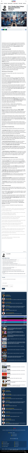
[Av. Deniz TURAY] (3, 306)
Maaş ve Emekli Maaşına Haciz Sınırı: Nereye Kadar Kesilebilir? (14, 303)
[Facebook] (10, 438)
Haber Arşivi (16, 446)
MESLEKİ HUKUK (10, 3)
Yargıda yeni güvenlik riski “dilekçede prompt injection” (10, 263)
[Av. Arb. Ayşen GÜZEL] (3, 394)
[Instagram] (13, 438)
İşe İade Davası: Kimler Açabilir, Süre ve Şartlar (14, 378)
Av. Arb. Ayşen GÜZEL (8, 298)
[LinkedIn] (14, 438)
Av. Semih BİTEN (8, 390)
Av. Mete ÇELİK (7, 422)
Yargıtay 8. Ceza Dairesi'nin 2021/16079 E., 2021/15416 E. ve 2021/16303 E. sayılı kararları (16, 382)
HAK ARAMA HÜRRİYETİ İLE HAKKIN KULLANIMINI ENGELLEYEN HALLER (16, 299)
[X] (12, 438)
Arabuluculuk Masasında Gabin (7, 268)
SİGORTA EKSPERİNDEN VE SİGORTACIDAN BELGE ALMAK (14, 313)
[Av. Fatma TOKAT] (3, 412)
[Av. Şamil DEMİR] (3, 255)
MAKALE (2, 3)
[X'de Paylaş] (3, 29)
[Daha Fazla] (6, 29)
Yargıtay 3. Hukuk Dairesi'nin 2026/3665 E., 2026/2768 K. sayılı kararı (16, 371)
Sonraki (24, 251)
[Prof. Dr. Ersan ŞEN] (3, 419)
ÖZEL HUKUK (20, 3)
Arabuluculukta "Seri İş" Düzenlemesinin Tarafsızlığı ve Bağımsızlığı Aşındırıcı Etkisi (14, 273)
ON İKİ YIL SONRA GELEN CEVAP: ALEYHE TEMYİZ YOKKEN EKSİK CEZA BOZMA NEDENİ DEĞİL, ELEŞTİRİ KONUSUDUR (16, 423)
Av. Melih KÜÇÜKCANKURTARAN (10, 408)
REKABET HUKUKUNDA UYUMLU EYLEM (11, 310)
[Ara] (26, 1)
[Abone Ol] (25, 29)
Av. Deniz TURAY (8, 305)
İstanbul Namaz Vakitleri (6, 443)
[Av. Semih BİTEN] (3, 295)
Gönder (3, 288)
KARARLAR (5, 3)
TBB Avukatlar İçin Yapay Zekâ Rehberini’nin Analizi (10, 259)
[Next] (16, 438)
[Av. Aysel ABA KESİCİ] (3, 302)
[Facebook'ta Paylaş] (2, 29)
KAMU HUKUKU (15, 3)
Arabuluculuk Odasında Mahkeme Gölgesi (8, 267)
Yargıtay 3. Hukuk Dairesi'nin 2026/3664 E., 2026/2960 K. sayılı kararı (16, 367)
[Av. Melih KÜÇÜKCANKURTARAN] (3, 313)
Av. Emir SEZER (7, 309)
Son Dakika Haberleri (5, 446)
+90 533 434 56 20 (14, 434)
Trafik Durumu (17, 443)
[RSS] (17, 438)
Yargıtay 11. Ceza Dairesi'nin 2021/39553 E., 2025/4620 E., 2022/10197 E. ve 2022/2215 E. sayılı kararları (16, 385)
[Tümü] (25, 388)
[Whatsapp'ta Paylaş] (5, 29)
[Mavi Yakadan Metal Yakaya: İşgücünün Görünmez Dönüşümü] (14, 19)
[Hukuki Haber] (14, 1)
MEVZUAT (24, 3)
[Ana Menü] (1, 1)
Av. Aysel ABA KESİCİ (8, 302)
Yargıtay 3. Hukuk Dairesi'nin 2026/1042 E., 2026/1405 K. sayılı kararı (16, 374)
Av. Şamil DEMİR (10, 10)
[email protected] (17, 432)
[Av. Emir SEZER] (3, 309)
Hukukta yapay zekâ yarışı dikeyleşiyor (8, 262)
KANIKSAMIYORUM (8, 391)
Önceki (3, 251)
